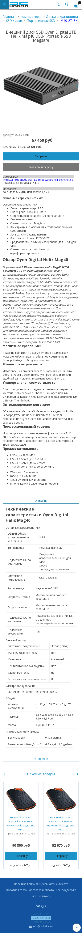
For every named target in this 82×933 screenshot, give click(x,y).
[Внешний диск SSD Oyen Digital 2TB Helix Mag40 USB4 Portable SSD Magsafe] (41, 86)
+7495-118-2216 (41, 914)
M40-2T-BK (68, 20)
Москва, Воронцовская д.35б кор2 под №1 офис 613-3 (38, 179)
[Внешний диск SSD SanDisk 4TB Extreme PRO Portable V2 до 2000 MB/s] (21, 799)
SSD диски (14, 20)
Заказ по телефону (41, 167)
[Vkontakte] (38, 906)
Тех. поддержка (66, 890)
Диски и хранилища (62, 16)
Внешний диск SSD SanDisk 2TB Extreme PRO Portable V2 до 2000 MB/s (61, 823)
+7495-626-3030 (41, 918)
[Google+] (43, 906)
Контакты (45, 896)
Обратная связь (16, 890)
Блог (34, 896)
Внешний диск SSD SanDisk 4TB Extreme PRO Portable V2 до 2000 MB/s (21, 823)
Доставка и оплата (41, 890)
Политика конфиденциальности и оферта (41, 884)
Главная (9, 16)
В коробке (41, 759)
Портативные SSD (41, 20)
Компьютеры (30, 16)
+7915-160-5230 (41, 921)
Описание (41, 501)
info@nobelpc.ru (43, 926)
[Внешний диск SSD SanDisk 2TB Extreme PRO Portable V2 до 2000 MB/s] (61, 799)
